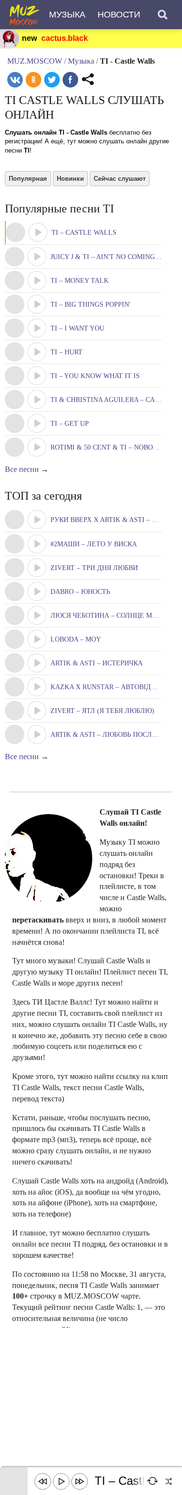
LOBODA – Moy (75, 639)
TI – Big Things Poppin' (90, 304)
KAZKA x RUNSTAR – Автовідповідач (115, 687)
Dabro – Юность (80, 591)
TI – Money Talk (79, 280)
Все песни (22, 469)
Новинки (70, 178)
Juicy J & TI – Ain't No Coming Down (114, 257)
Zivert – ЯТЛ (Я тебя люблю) (102, 710)
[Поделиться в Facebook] (70, 79)
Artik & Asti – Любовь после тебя (112, 734)
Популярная (28, 178)
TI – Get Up (69, 423)
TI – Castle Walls (83, 232)
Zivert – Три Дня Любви (94, 568)
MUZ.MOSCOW (34, 61)
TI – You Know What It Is (95, 376)
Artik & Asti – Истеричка (96, 663)
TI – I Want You (77, 328)
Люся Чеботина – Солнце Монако (113, 615)
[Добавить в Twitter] (52, 79)
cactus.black (64, 38)
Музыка (67, 14)
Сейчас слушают (120, 178)
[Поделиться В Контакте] (15, 79)
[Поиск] (162, 14)
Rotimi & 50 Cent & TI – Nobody (106, 447)
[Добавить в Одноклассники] (33, 79)
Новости (119, 14)
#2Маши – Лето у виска (93, 544)
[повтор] (153, 1481)
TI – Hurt (66, 352)
